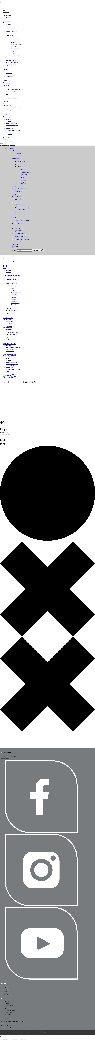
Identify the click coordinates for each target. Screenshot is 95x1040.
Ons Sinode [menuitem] (8, 15)
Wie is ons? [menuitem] (6, 13)
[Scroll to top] (0, 1036)
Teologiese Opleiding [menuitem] (11, 60)
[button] (12, 248)
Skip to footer (11, 145)
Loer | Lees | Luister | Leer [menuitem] (14, 89)
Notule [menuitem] (10, 134)
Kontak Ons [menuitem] (5, 102)
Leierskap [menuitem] (13, 50)
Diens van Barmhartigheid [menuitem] (12, 62)
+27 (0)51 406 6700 (6, 1027)
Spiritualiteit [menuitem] (14, 57)
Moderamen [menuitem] (8, 25)
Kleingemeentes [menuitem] (15, 48)
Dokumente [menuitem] (6, 115)
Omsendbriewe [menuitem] (9, 118)
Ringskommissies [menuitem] (10, 109)
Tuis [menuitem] (4, 10)
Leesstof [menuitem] (5, 81)
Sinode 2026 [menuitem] (6, 139)
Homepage (3, 438)
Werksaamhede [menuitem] (7, 22)
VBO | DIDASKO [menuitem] (15, 55)
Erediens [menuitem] (13, 42)
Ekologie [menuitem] (13, 40)
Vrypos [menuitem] (7, 86)
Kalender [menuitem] (5, 70)
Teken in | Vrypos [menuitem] (12, 91)
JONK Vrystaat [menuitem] (14, 46)
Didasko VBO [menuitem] (6, 137)
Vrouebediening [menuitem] (12, 28)
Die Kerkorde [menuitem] (9, 119)
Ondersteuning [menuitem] (9, 66)
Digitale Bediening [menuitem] (15, 39)
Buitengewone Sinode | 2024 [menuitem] (13, 131)
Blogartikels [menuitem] (8, 84)
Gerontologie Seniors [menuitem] (16, 44)
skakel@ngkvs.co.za (6, 1025)
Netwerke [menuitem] (10, 36)
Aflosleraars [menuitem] (9, 105)
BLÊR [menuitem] (7, 95)
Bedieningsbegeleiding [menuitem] (11, 32)
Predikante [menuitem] (13, 53)
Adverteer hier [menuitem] (9, 76)
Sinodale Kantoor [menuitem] (10, 110)
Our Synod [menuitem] (8, 17)
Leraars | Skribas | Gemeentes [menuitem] (13, 107)
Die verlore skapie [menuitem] (12, 98)
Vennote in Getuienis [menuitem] (11, 64)
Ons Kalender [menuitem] (9, 73)
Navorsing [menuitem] (13, 51)
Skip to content (4, 145)
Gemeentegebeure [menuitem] (10, 75)
